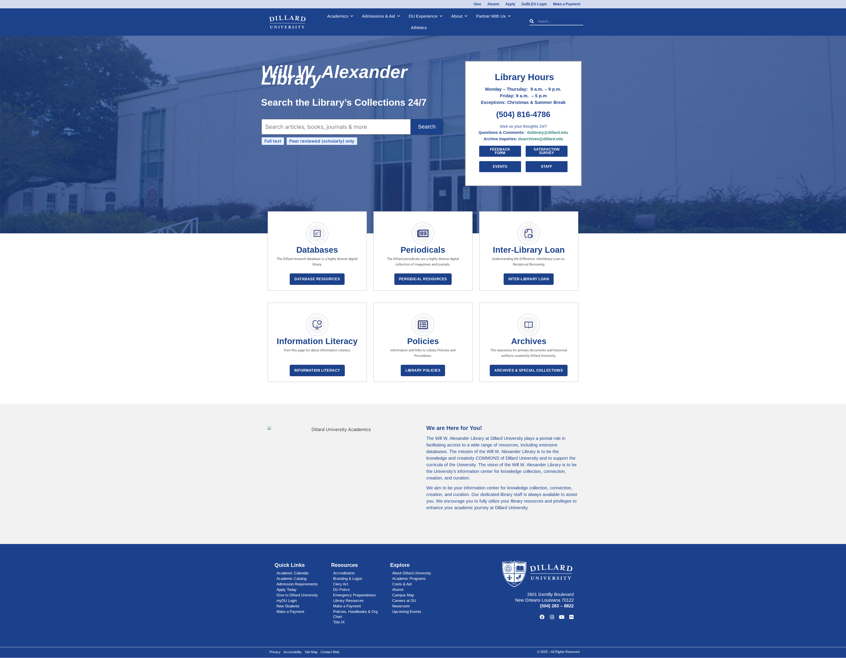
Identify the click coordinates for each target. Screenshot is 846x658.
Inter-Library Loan (528, 279)
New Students (287, 606)
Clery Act (340, 584)
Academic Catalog (291, 579)
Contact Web (330, 652)
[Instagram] (551, 617)
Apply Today (286, 590)
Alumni (397, 590)
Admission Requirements (297, 584)
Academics (337, 16)
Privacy (274, 652)
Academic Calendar (292, 573)
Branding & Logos (347, 579)
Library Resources (348, 601)
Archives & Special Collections (528, 370)
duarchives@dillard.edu (540, 139)
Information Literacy (317, 370)
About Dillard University (411, 573)
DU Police (341, 590)
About (456, 16)
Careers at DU (404, 601)
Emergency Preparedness (354, 595)
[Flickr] (571, 617)
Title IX (339, 622)
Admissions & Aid (378, 16)
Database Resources (317, 279)
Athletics (419, 27)
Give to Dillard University (297, 595)
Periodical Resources (423, 279)
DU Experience (423, 16)
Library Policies (422, 370)
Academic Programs (409, 579)
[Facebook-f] (542, 617)
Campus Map (403, 595)
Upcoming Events (406, 612)
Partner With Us (491, 16)
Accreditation (344, 573)
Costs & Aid (402, 584)
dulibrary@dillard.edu (547, 132)
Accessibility (293, 652)
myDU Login (286, 601)
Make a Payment (290, 612)
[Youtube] (561, 617)
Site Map (311, 652)
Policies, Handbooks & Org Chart (355, 614)
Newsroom (401, 606)
